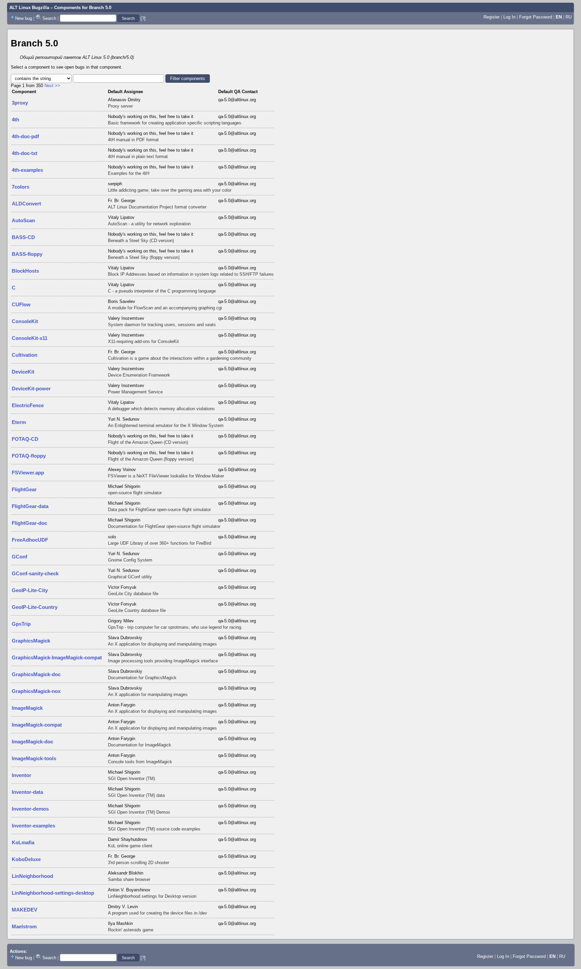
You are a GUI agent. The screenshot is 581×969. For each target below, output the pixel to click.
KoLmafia (23, 842)
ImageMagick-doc (32, 741)
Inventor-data (27, 792)
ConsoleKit (25, 321)
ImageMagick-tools (34, 758)
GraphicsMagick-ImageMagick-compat (57, 657)
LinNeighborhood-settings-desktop (53, 893)
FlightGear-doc (29, 523)
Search (49, 18)
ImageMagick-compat (37, 725)
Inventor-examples (33, 825)
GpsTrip (21, 624)
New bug (23, 18)
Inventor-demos (30, 809)
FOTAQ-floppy (29, 456)
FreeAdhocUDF (30, 540)
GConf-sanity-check (35, 573)
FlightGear (24, 489)
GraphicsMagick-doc (36, 674)
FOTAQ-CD (25, 439)
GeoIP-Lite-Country (34, 607)
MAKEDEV (24, 910)
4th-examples (27, 170)
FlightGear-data (30, 506)
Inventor (21, 775)
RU (569, 17)
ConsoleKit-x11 (29, 338)
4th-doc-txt (24, 153)
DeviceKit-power (31, 388)
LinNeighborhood (32, 876)
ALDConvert (26, 203)
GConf (19, 556)
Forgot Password (535, 17)
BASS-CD (23, 237)
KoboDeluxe (26, 859)
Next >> (52, 85)
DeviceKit (23, 372)
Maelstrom (24, 926)
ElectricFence (28, 405)
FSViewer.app (28, 472)
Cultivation (24, 355)
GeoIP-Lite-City (30, 590)
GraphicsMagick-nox (36, 691)
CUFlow (21, 304)
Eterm (19, 422)
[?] (143, 18)
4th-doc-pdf (25, 136)
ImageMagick (27, 708)
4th (15, 119)
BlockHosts (25, 271)
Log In (509, 17)
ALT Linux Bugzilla (29, 7)
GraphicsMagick (31, 641)
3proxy (20, 103)
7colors (20, 187)
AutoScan (23, 220)
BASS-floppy (27, 254)
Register (491, 17)
